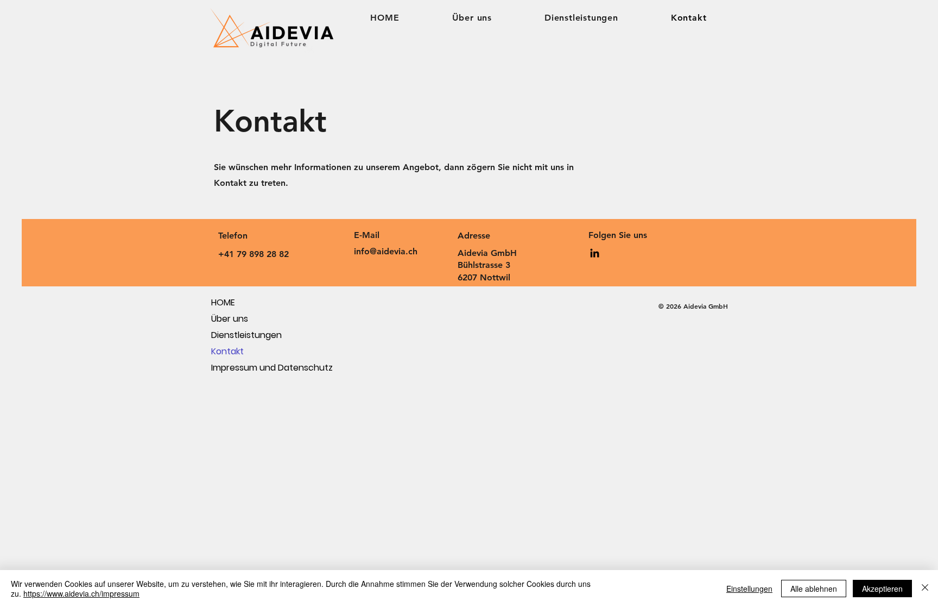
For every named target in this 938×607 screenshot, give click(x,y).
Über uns (229, 318)
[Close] (924, 588)
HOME (223, 302)
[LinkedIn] (594, 253)
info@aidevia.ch (385, 251)
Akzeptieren (882, 588)
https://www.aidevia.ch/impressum (81, 593)
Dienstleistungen (246, 335)
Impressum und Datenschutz (249, 367)
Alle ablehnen (813, 588)
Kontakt (227, 351)
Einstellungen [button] (749, 588)
